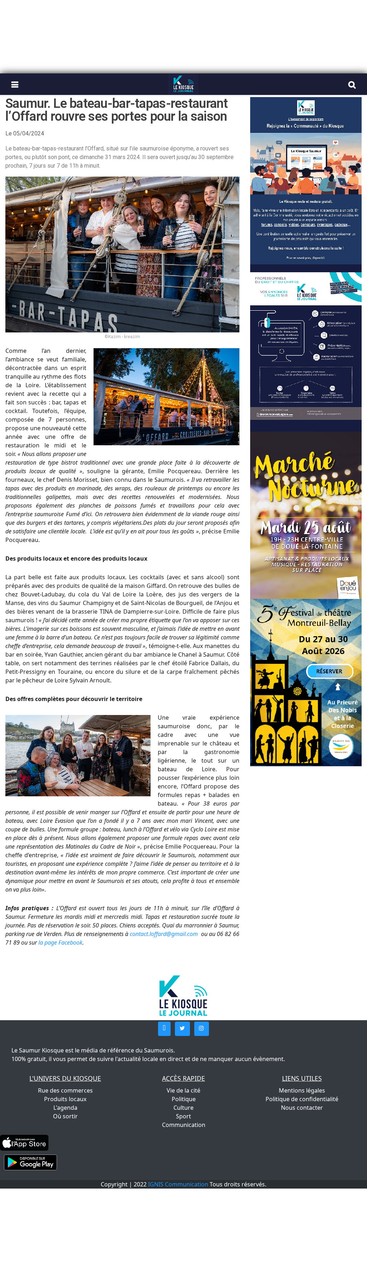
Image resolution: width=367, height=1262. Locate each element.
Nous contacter (302, 1108)
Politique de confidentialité (302, 1099)
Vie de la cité (183, 1090)
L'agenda (65, 1108)
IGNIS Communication (178, 1184)
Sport (183, 1116)
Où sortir (65, 1116)
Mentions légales (302, 1090)
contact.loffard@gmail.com (164, 934)
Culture (183, 1108)
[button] (164, 1029)
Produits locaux (65, 1099)
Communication (183, 1125)
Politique (184, 1099)
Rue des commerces (65, 1090)
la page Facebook (60, 942)
